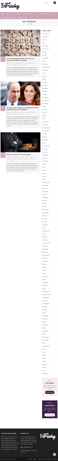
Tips (44, 343)
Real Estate (46, 297)
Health (18, 13)
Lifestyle (45, 237)
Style (50, 13)
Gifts (45, 164)
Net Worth (46, 276)
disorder (33, 63)
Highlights (46, 197)
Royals (19, 17)
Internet (45, 221)
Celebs (24, 13)
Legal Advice (46, 230)
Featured (46, 140)
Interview (46, 224)
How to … (46, 215)
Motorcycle (46, 261)
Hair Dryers (46, 185)
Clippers (45, 91)
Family (45, 133)
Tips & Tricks (46, 346)
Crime (45, 106)
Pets (45, 288)
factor (8, 64)
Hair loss (46, 188)
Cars (45, 73)
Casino (45, 76)
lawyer (31, 159)
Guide (45, 173)
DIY (44, 118)
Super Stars (46, 331)
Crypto (45, 109)
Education (46, 124)
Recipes (45, 300)
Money (45, 258)
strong (19, 64)
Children (45, 85)
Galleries (46, 152)
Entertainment (5, 17)
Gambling (46, 155)
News (13, 13)
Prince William (20, 114)
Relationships (43, 13)
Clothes (45, 94)
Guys (45, 176)
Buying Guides (47, 67)
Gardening (46, 161)
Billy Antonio (10, 112)
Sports (45, 321)
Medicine (46, 252)
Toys (45, 352)
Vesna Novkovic (11, 63)
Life (44, 234)
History (45, 200)
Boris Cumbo (11, 157)
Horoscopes (46, 209)
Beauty (45, 52)
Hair (44, 179)
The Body (46, 340)
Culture (45, 112)
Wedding (46, 373)
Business (23, 157)
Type (45, 358)
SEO (45, 312)
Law (44, 227)
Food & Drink (47, 146)
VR (44, 370)
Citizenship (46, 88)
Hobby (45, 203)
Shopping (46, 315)
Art (44, 42)
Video (45, 367)
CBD (45, 79)
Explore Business (50, 414)
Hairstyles (46, 191)
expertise (19, 159)
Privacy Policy (54, 459)
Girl (44, 167)
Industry (45, 218)
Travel (25, 17)
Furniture (46, 149)
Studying (46, 325)
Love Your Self (47, 243)
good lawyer (26, 159)
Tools (45, 349)
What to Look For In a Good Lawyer (19, 154)
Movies (30, 13)
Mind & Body (46, 255)
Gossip (45, 170)
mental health (14, 64)
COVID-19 (46, 103)
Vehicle (45, 364)
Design (45, 115)
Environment (46, 130)
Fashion (45, 136)
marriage (14, 114)
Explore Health (50, 392)
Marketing (46, 249)
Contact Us (35, 459)
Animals (45, 36)
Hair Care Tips (47, 182)
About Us (29, 459)
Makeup (45, 246)
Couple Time (46, 100)
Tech (45, 334)
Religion (45, 306)
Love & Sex (46, 240)
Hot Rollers (46, 212)
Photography (46, 291)
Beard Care (46, 49)
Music (45, 270)
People (27, 157)
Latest (39, 459)
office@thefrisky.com (28, 447)
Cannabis (46, 70)
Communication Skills (11, 159)
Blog (45, 61)
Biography (46, 58)
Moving (45, 267)
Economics (46, 121)
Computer (46, 97)
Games (45, 158)
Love (36, 13)
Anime (45, 39)
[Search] (55, 2)
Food (45, 143)
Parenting (13, 17)
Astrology (46, 45)
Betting (45, 55)
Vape (45, 361)
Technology (46, 337)
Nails (45, 273)
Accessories (46, 33)
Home (7, 13)
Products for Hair (47, 294)
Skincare (46, 318)
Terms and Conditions (46, 459)
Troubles (24, 64)
